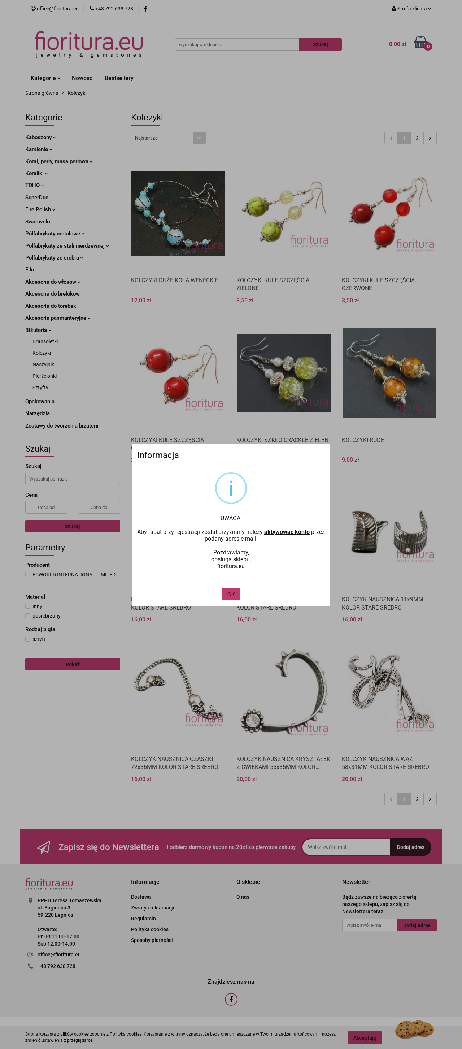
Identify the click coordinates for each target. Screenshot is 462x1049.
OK (231, 594)
